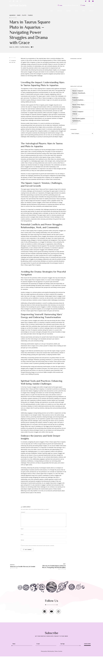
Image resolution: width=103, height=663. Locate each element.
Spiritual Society (17, 5)
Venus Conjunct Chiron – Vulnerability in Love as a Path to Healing (78, 113)
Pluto (24, 15)
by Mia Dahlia (24, 47)
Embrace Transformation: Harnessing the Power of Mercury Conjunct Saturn (78, 99)
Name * (22, 528)
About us (59, 10)
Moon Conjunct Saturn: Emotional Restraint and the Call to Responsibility (78, 92)
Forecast (68, 10)
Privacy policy (44, 651)
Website (22, 540)
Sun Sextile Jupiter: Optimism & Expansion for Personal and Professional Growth (78, 120)
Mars (19, 15)
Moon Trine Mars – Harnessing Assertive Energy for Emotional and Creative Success (79, 106)
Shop (83, 10)
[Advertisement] (82, 70)
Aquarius (12, 15)
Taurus (30, 15)
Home (51, 10)
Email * (22, 534)
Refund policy (51, 651)
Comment (23, 512)
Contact (91, 10)
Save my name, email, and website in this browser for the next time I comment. (38, 545)
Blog (76, 10)
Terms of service (58, 651)
